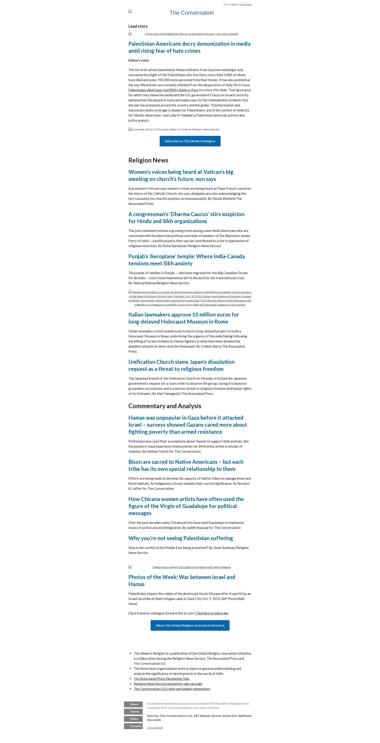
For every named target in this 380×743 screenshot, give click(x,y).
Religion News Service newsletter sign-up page (168, 684)
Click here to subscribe (211, 613)
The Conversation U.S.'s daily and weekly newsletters (172, 689)
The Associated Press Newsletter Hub (161, 679)
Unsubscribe (155, 727)
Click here (245, 4)
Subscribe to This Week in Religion (190, 141)
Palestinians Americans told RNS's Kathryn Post (163, 90)
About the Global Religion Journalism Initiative (190, 625)
